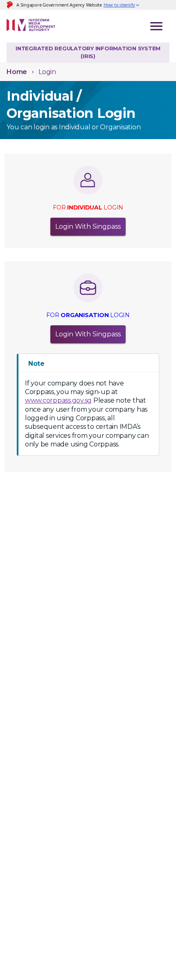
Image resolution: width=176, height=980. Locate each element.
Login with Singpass (88, 226)
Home (17, 72)
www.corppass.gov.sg (58, 400)
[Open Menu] (156, 26)
